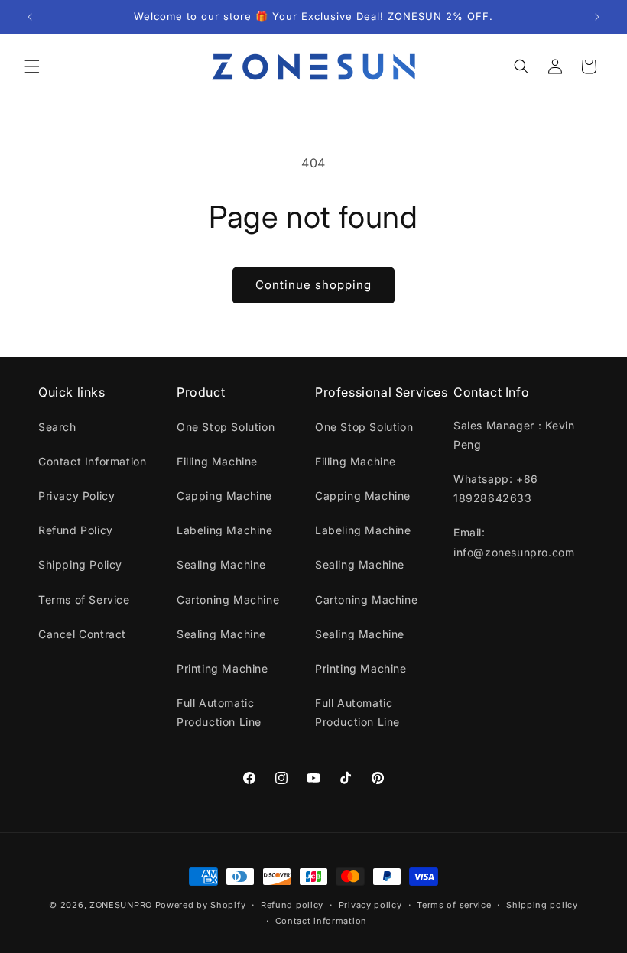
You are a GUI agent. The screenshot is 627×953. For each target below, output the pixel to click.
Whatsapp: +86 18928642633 (495, 488)
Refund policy (292, 905)
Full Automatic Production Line (219, 712)
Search (57, 426)
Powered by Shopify (200, 905)
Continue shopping (313, 284)
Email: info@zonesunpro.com (513, 542)
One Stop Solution (226, 426)
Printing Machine (222, 668)
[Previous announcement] (30, 17)
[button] (32, 66)
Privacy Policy (76, 495)
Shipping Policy (80, 564)
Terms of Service (84, 599)
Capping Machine (224, 495)
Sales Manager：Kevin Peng (513, 435)
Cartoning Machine (228, 599)
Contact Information (92, 461)
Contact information (321, 921)
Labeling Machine (225, 530)
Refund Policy (75, 530)
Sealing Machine (221, 564)
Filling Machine (217, 461)
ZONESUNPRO (120, 905)
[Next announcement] (597, 17)
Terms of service (454, 905)
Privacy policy (370, 905)
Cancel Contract (82, 633)
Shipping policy (542, 905)
